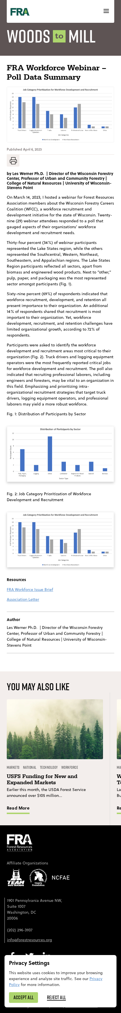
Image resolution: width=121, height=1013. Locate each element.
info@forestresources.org (29, 940)
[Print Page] (13, 161)
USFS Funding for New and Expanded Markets (42, 779)
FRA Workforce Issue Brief (30, 589)
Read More (18, 808)
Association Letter (23, 599)
